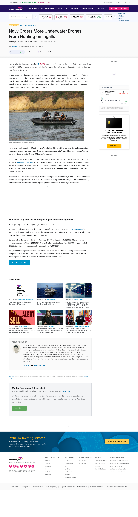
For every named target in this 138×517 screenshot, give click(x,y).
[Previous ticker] (35, 16)
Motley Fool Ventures (116, 466)
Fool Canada (82, 463)
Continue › (19, 408)
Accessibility (108, 2)
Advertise (48, 474)
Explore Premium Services (28, 25)
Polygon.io (30, 471)
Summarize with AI (45, 52)
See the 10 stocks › (19, 263)
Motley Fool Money (70, 477)
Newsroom (48, 469)
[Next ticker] (114, 16)
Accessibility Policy (51, 487)
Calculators (98, 466)
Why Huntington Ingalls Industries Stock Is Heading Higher (48, 303)
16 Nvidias (66, 391)
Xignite (23, 471)
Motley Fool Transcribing (26, 299)
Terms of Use (15, 487)
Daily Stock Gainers (121, 17)
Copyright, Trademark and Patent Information (73, 487)
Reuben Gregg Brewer (82, 326)
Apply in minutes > (114, 146)
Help (126, 2)
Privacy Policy (26, 487)
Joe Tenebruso (51, 299)
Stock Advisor (69, 463)
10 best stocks (77, 229)
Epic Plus (67, 469)
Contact (47, 472)
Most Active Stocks (121, 14)
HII (38, 64)
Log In (118, 2)
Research (48, 466)
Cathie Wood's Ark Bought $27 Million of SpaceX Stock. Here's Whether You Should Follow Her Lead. (50, 330)
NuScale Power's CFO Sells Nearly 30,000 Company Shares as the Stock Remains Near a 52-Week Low (22, 330)
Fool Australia (83, 460)
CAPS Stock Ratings (101, 460)
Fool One (67, 474)
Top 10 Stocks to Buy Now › (118, 8)
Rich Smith (14, 47)
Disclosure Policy (38, 487)
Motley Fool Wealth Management (119, 463)
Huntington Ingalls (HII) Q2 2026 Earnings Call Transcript (20, 303)
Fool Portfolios (69, 472)
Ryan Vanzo (79, 299)
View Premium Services (117, 442)
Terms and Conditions (96, 487)
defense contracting (25, 162)
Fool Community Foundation (118, 469)
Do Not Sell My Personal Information (116, 487)
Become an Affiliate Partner (118, 472)
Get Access (103, 104)
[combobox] (20, 16)
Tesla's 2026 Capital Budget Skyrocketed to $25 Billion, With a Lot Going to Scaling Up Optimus (78, 330)
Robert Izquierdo (24, 326)
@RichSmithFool (39, 365)
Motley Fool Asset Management (119, 460)
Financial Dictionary (100, 469)
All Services (68, 460)
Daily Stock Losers (123, 20)
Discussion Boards (100, 463)
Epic (66, 466)
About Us (47, 460)
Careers (47, 463)
